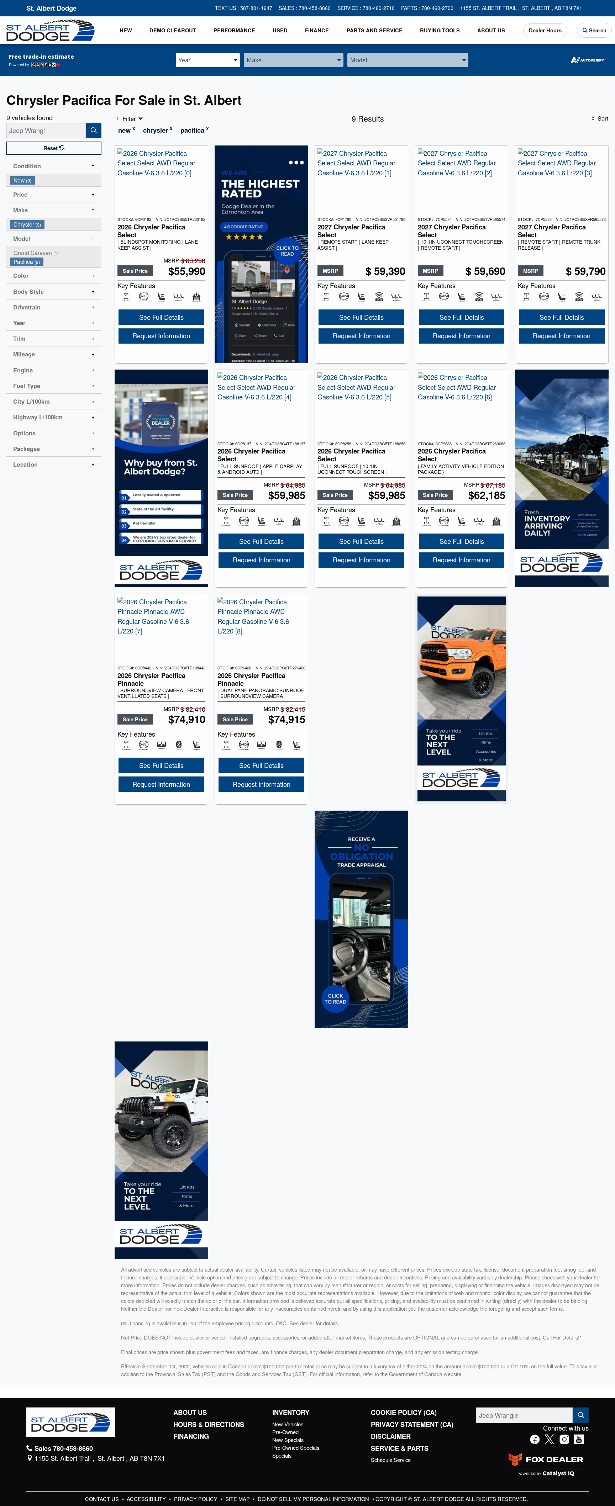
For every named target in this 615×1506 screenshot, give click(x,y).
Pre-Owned (285, 1432)
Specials (281, 1455)
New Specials (288, 1439)
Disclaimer (391, 1436)
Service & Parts (400, 1448)
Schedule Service (391, 1459)
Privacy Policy (196, 1498)
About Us (190, 1412)
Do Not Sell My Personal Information (314, 1498)
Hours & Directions (208, 1424)
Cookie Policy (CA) (404, 1412)
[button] (126, 30)
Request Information (161, 335)
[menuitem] (56, 180)
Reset (51, 148)
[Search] (93, 130)
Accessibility (147, 1498)
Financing (191, 1436)
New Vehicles (287, 1424)
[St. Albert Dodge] (50, 29)
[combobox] (208, 59)
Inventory (290, 1412)
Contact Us (102, 1498)
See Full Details (161, 317)
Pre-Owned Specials (295, 1447)
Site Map (238, 1498)
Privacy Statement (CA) (412, 1424)
